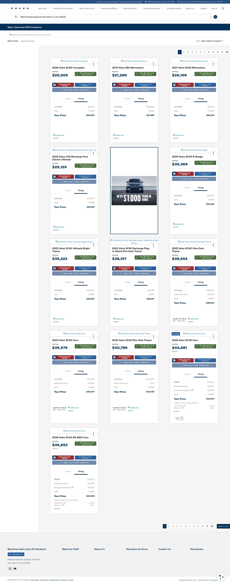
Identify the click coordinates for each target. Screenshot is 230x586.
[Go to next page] (222, 52)
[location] (145, 2)
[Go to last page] (227, 52)
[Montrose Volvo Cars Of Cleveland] (20, 8)
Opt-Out (70, 580)
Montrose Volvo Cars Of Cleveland (18, 580)
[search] (223, 8)
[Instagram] (10, 568)
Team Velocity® (192, 580)
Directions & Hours (137, 549)
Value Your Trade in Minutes (76, 90)
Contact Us (17, 554)
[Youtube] (15, 568)
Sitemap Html (54, 580)
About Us (99, 549)
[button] (93, 64)
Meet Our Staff (70, 549)
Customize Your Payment (85, 84)
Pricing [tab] (81, 98)
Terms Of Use (44, 580)
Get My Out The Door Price (87, 74)
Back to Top (223, 526)
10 (218, 52)
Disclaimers (196, 549)
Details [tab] (68, 98)
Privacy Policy (34, 580)
